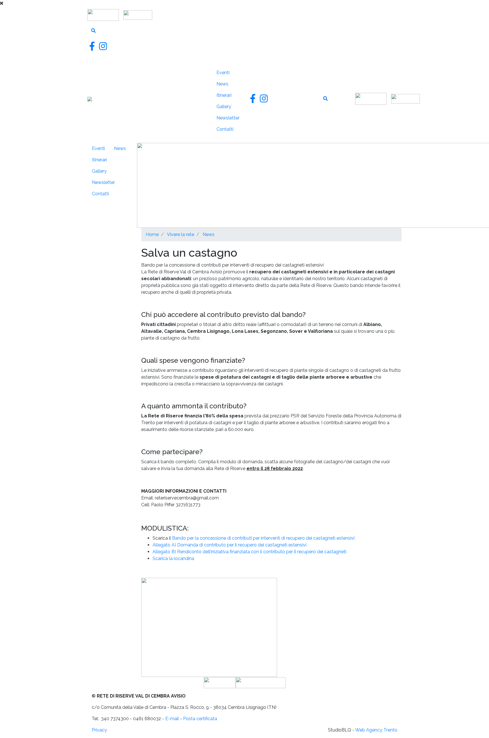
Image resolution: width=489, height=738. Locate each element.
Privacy (99, 730)
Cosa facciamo (200, 106)
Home (152, 234)
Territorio (199, 85)
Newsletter (227, 118)
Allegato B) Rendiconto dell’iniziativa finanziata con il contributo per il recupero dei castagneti (249, 551)
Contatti (224, 129)
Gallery (223, 106)
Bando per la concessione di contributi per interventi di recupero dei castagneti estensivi (263, 538)
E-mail (172, 718)
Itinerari (223, 95)
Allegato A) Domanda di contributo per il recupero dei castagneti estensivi (229, 545)
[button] (209, 627)
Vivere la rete (199, 131)
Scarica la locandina (174, 558)
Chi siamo (196, 70)
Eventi (223, 72)
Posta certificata (200, 718)
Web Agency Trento (376, 730)
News (222, 84)
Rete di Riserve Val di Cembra (145, 101)
